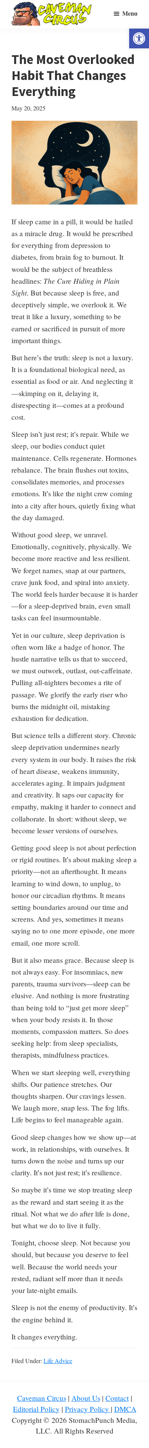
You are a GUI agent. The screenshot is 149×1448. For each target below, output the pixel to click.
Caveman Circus (41, 1398)
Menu (130, 13)
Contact (117, 1398)
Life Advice (58, 1361)
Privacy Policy (88, 1409)
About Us (85, 1398)
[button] (139, 38)
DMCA (125, 1409)
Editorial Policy (36, 1409)
